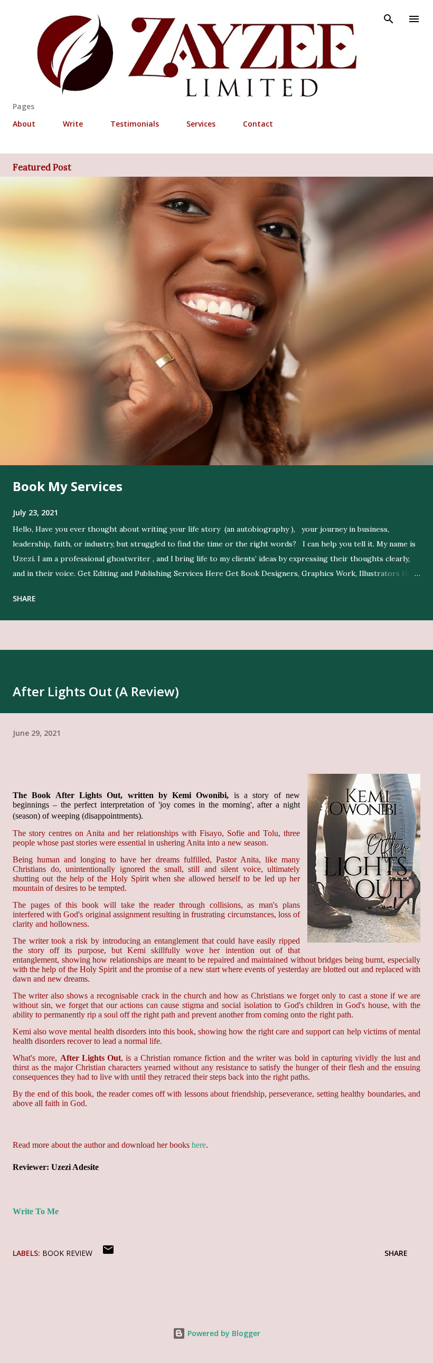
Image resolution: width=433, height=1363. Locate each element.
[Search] (388, 19)
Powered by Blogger (222, 1333)
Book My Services (68, 486)
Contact (258, 124)
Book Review (67, 1253)
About (24, 124)
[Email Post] (108, 1253)
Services (200, 124)
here (199, 1144)
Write (73, 124)
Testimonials (134, 124)
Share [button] (24, 598)
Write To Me (36, 1211)
